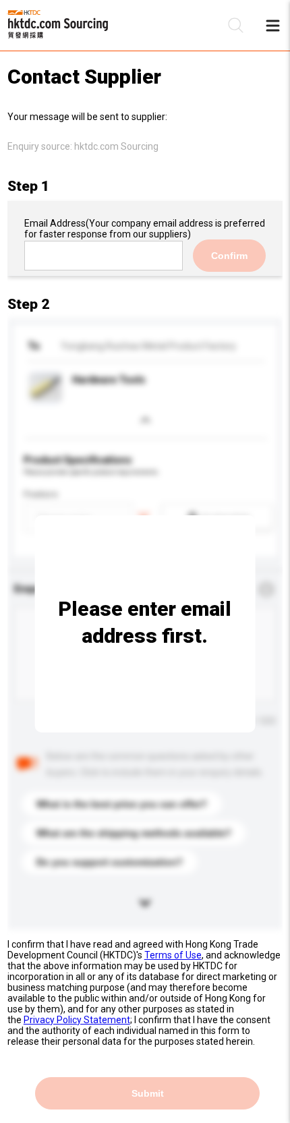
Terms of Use (173, 955)
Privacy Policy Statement (77, 1019)
